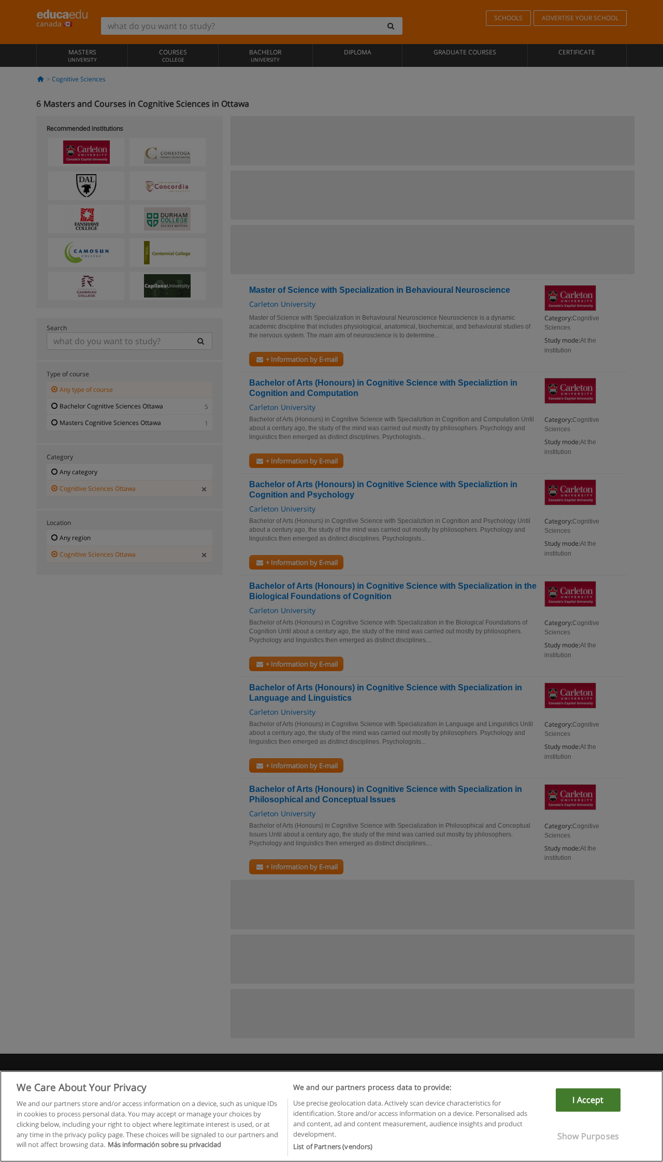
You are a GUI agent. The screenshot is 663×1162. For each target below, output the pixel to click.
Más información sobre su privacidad (164, 1144)
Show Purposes (588, 1136)
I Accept (587, 1100)
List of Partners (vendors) (332, 1146)
